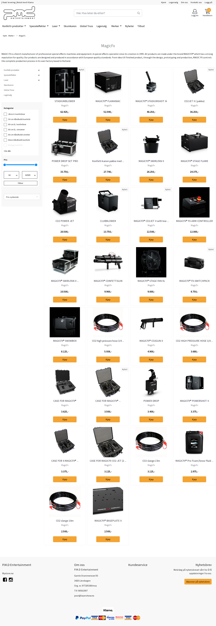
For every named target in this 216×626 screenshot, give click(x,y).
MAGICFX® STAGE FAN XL (151, 281)
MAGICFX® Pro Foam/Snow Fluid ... (194, 460)
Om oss (184, 2)
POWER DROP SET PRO (65, 161)
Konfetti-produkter (13, 26)
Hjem (163, 2)
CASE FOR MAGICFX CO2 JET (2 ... (108, 460)
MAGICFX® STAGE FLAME (194, 161)
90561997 (83, 590)
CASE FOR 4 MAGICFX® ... (64, 460)
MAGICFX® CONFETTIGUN (108, 281)
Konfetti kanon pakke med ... (108, 161)
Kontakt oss (196, 2)
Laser (55, 26)
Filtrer (20, 183)
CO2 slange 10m (65, 520)
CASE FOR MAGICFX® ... (108, 401)
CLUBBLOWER (108, 221)
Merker (115, 26)
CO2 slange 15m (151, 460)
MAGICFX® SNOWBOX (65, 340)
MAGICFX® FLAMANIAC (108, 101)
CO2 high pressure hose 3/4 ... (108, 340)
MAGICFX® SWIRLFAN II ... (65, 281)
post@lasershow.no (84, 595)
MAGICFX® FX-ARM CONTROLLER (194, 221)
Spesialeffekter (37, 26)
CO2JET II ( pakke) (194, 101)
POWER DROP (151, 401)
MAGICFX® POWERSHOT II (194, 401)
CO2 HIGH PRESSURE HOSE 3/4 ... (194, 340)
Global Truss (86, 26)
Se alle (8, 151)
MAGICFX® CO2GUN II (151, 340)
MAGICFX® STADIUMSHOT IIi (151, 101)
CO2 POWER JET (65, 221)
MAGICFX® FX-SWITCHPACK (194, 281)
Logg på (208, 2)
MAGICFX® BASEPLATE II (108, 520)
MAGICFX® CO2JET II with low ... (151, 221)
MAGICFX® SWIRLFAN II (151, 161)
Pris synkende (12, 197)
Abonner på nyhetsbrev (198, 581)
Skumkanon (70, 26)
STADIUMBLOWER (65, 101)
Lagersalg (173, 2)
